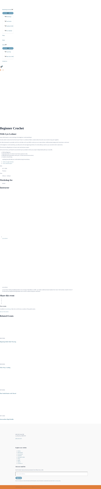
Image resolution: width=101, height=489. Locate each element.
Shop (3, 35)
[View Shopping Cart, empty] (1, 67)
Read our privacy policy (56, 480)
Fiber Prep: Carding (5, 367)
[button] (12, 9)
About (3, 44)
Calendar (20, 455)
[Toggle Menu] (8, 13)
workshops (8, 309)
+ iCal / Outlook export (7, 163)
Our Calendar (9, 30)
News (3, 40)
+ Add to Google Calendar (8, 162)
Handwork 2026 (9, 26)
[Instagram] (3, 70)
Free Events (8, 21)
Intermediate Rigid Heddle (7, 419)
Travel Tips (8, 51)
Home (19, 451)
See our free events (4, 311)
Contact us (4, 61)
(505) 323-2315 (18, 438)
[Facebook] (0, 70)
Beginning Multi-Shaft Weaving (8, 341)
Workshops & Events (7, 9)
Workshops (8, 16)
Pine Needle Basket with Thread (8, 393)
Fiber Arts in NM (10, 56)
